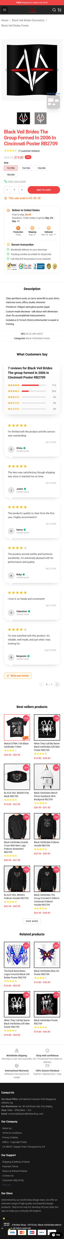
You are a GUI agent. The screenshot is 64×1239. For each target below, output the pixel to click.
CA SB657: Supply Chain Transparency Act (23, 1146)
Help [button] (58, 1235)
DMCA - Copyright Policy (14, 1142)
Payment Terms (10, 1166)
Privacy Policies (10, 1137)
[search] (54, 10)
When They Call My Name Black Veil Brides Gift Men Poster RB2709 (47, 746)
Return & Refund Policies (14, 1171)
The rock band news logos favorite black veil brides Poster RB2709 (16, 974)
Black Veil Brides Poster (15, 25)
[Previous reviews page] (41, 684)
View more (32, 921)
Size (6, 162)
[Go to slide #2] (40, 118)
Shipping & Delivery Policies (16, 1162)
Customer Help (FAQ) (13, 1180)
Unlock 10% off (7, 1224)
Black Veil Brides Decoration (28, 20)
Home (4, 20)
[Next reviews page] (57, 684)
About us (6, 1128)
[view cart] (59, 10)
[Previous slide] (6, 69)
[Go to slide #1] (23, 118)
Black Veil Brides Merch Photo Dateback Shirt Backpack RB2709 (45, 796)
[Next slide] (57, 69)
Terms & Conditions (12, 1133)
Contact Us (8, 1175)
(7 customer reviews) (29, 151)
